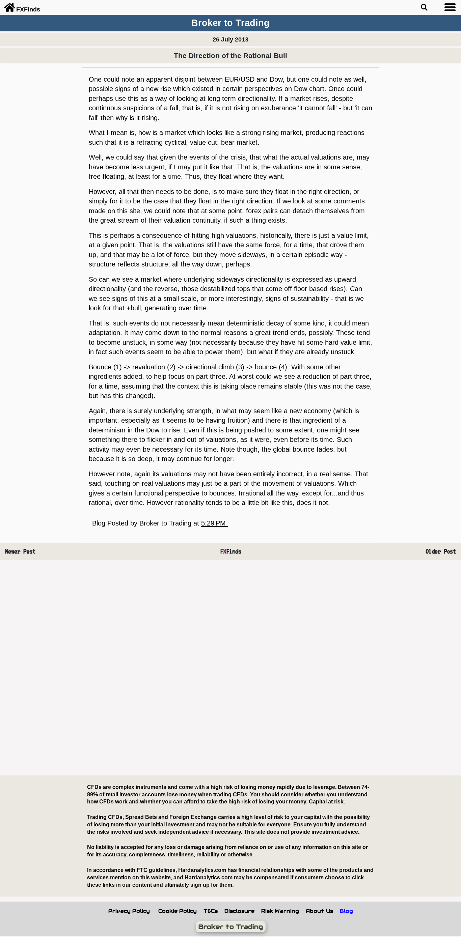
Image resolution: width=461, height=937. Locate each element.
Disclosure (239, 911)
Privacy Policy (129, 911)
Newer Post (20, 551)
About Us (319, 911)
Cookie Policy (177, 911)
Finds (230, 551)
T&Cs (211, 911)
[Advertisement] (207, 668)
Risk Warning (280, 911)
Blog (346, 911)
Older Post (441, 551)
